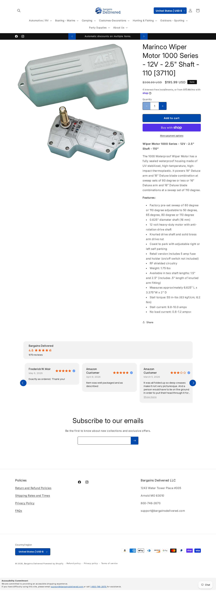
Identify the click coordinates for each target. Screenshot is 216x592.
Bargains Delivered (33, 563)
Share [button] (149, 322)
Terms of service (109, 563)
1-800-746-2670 (98, 586)
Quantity (147, 99)
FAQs (18, 510)
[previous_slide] (23, 383)
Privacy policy (91, 563)
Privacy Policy (24, 503)
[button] (19, 10)
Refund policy (73, 563)
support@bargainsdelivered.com (67, 586)
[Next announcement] (144, 36)
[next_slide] (192, 383)
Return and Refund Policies (33, 488)
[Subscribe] (134, 441)
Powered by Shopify (53, 563)
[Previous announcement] (72, 36)
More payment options (171, 135)
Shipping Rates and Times (32, 495)
